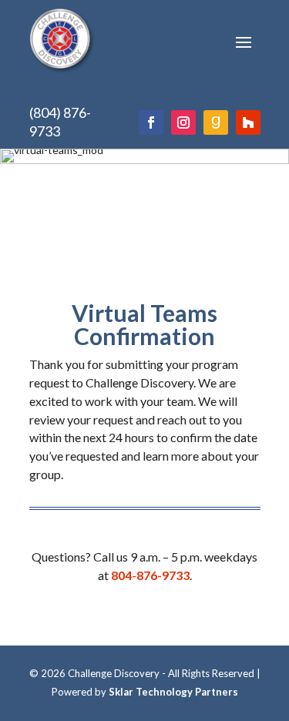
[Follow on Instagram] (183, 122)
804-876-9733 (150, 575)
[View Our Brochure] (248, 122)
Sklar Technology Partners (173, 692)
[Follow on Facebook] (151, 122)
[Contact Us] (215, 122)
